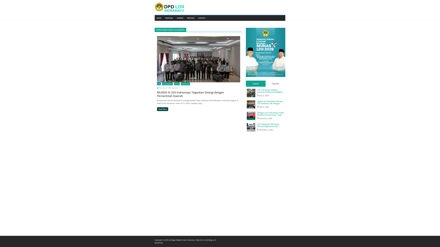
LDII (159, 84)
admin (176, 88)
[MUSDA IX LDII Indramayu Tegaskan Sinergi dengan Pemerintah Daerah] (198, 59)
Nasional (169, 18)
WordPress (159, 243)
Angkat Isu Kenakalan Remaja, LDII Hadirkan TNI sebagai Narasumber (270, 102)
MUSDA (177, 84)
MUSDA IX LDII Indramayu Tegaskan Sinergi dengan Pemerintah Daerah (190, 94)
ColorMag (208, 240)
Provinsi (190, 18)
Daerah (180, 18)
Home (159, 18)
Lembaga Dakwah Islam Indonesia (182, 240)
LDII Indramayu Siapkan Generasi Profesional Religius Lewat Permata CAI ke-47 (269, 91)
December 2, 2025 (266, 130)
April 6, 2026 (264, 107)
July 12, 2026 (264, 95)
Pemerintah (185, 84)
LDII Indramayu (167, 84)
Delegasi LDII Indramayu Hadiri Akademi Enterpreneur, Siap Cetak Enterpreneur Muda (270, 114)
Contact (202, 18)
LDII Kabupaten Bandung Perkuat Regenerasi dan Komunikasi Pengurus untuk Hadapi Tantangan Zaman (269, 125)
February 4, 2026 (265, 118)
